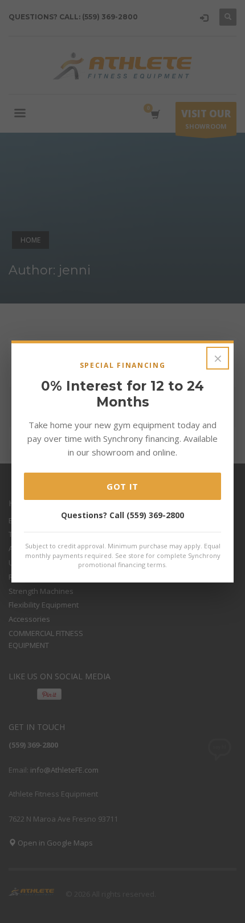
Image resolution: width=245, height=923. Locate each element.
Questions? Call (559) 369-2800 (122, 515)
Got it (122, 486)
